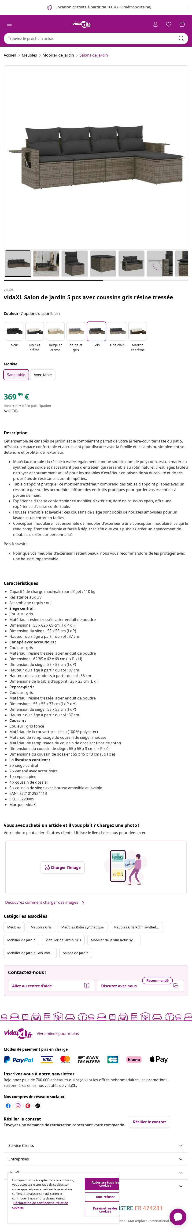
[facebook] (8, 1105)
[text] (16, 398)
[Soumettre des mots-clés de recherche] (181, 38)
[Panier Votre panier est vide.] (182, 24)
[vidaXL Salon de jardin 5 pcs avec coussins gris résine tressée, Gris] (96, 157)
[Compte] (155, 24)
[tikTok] (37, 1105)
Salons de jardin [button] (76, 953)
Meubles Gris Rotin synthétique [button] (138, 927)
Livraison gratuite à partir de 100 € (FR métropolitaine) (103, 7)
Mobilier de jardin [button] (21, 940)
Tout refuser (105, 1197)
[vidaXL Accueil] (82, 24)
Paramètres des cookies (105, 1209)
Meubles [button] (14, 927)
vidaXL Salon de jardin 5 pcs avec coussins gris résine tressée (88, 297)
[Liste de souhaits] (168, 24)
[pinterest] (28, 1105)
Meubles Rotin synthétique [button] (82, 927)
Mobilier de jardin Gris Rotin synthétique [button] (31, 953)
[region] (63, 1198)
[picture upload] (125, 867)
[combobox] (96, 38)
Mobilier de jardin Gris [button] (63, 940)
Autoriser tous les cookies (105, 1184)
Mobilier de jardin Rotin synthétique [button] (115, 940)
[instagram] (18, 1105)
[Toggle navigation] (9, 24)
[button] (14, 337)
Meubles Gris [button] (41, 927)
